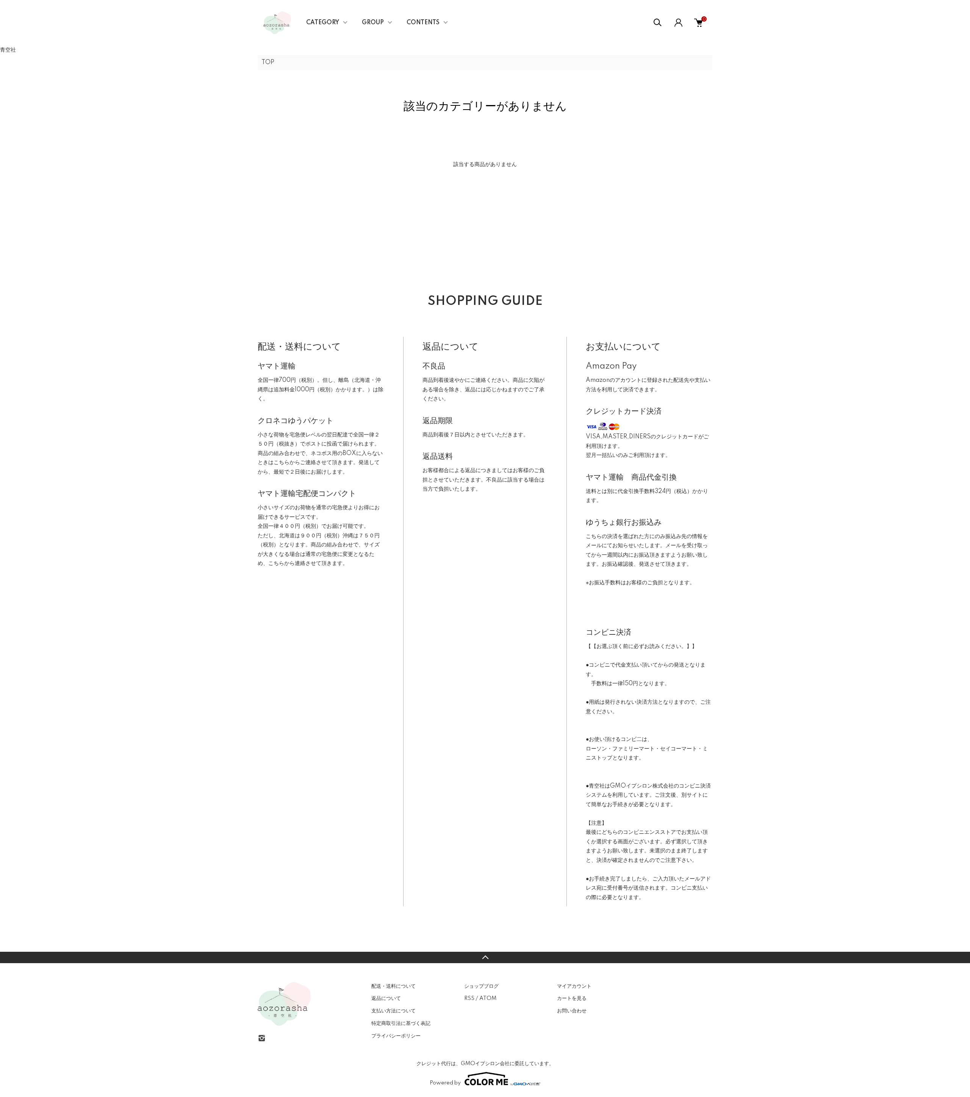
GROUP (373, 23)
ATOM (487, 998)
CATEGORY (322, 23)
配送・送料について (393, 986)
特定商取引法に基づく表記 (400, 1023)
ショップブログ (481, 986)
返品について (386, 998)
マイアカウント (574, 986)
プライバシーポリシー (396, 1036)
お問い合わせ (572, 1011)
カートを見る (572, 998)
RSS (469, 998)
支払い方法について (393, 1011)
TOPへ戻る (485, 957)
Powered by (445, 1083)
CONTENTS (423, 23)
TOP (267, 63)
